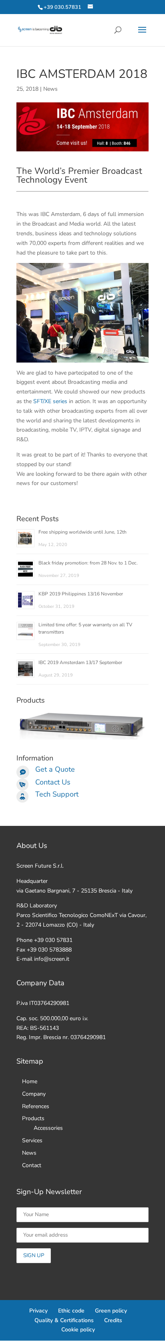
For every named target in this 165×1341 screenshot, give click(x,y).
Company (34, 1094)
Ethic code (71, 1311)
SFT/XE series (50, 401)
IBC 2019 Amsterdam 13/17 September (80, 662)
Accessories (48, 1128)
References (35, 1106)
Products (33, 1118)
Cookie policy (78, 1329)
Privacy (38, 1311)
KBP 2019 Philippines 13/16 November (80, 594)
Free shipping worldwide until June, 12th (82, 532)
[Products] (82, 738)
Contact (31, 1165)
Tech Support (56, 794)
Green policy (111, 1311)
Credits (113, 1320)
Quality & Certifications (64, 1320)
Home (29, 1081)
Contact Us (52, 782)
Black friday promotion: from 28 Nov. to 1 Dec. (88, 563)
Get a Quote (55, 769)
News (50, 89)
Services (32, 1140)
